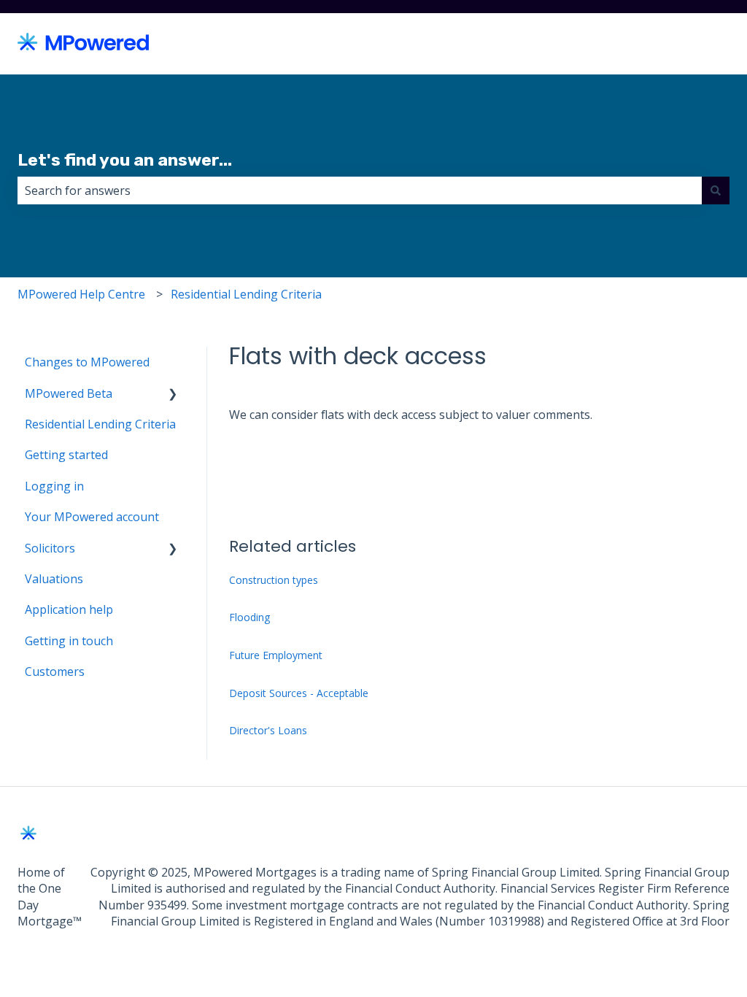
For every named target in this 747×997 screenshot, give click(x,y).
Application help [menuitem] (69, 609)
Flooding (249, 617)
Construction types (273, 580)
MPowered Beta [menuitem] (68, 393)
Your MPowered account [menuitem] (92, 517)
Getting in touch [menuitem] (69, 641)
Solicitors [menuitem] (50, 548)
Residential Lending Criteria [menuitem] (100, 424)
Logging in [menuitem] (54, 486)
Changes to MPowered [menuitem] (87, 362)
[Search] (715, 190)
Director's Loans (268, 730)
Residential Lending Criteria (246, 294)
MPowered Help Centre (81, 294)
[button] (173, 394)
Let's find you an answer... (125, 160)
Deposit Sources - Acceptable (298, 693)
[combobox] (360, 190)
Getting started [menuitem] (66, 455)
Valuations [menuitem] (54, 579)
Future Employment (275, 655)
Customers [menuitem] (55, 671)
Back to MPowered (663, 44)
